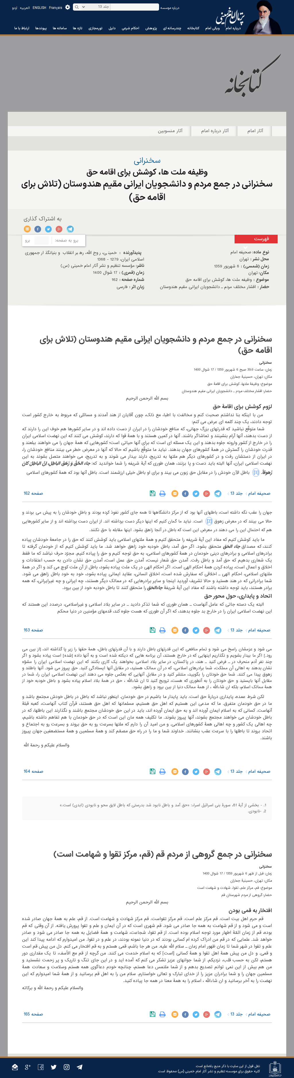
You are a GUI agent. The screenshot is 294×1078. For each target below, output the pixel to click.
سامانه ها (60, 28)
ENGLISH (39, 8)
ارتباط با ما (21, 28)
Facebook (38, 229)
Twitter (49, 229)
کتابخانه (193, 28)
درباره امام (233, 28)
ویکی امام (212, 28)
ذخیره (154, 493)
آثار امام (255, 131)
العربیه (25, 8)
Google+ (59, 229)
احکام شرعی (130, 28)
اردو (14, 8)
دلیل (112, 28)
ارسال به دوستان (27, 229)
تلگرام (70, 229)
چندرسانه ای (172, 28)
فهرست (261, 239)
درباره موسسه (169, 8)
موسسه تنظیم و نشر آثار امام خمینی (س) (207, 1071)
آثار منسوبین (170, 131)
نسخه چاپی (163, 493)
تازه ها (77, 28)
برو (27, 240)
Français (55, 8)
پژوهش (151, 28)
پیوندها (41, 28)
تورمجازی (95, 28)
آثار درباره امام (215, 131)
